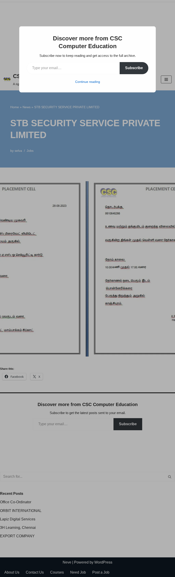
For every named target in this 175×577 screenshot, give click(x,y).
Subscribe (134, 68)
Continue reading (87, 82)
